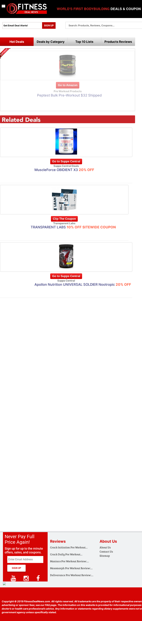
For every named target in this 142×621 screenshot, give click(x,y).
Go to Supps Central (66, 161)
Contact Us (106, 551)
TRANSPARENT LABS (73, 227)
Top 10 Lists (84, 41)
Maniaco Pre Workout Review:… (69, 561)
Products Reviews (118, 41)
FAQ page (50, 604)
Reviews (58, 541)
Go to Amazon (67, 85)
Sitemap (105, 555)
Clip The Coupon (64, 218)
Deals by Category (51, 41)
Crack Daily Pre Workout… (66, 554)
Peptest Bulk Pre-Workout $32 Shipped (69, 95)
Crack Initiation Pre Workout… (69, 547)
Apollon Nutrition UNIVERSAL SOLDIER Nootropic (82, 284)
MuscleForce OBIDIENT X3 (64, 170)
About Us (105, 547)
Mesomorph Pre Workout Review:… (71, 568)
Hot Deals (17, 41)
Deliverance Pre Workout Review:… (71, 575)
